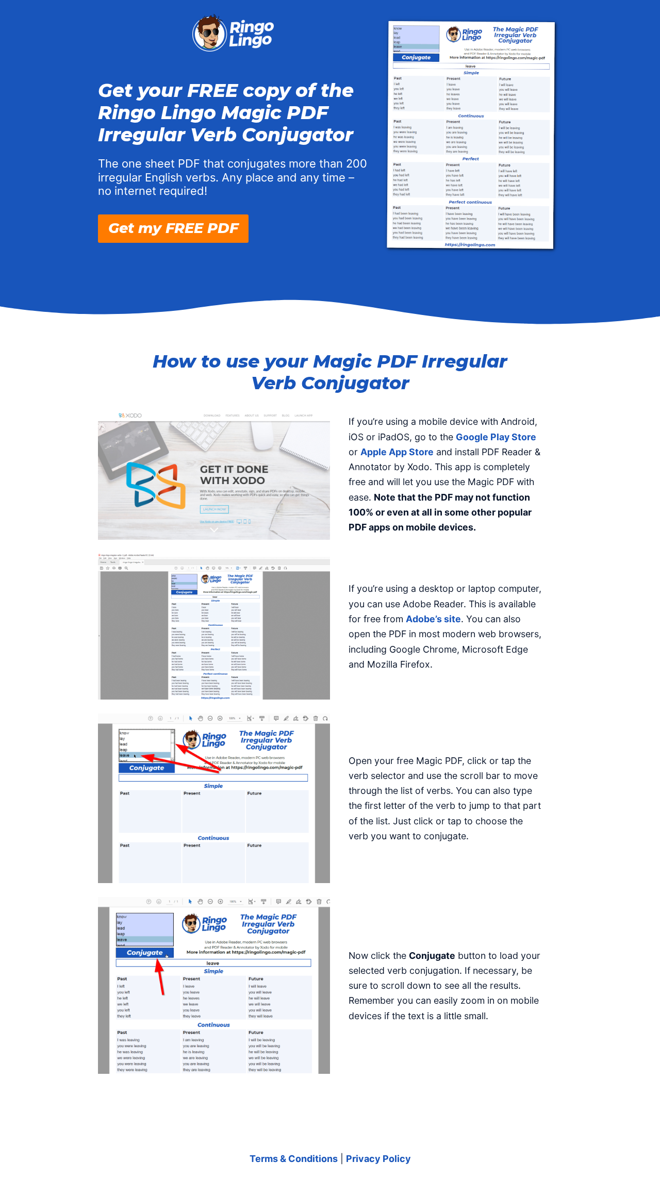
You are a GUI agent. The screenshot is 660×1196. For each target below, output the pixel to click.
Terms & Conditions (294, 1158)
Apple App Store (397, 451)
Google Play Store (496, 436)
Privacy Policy (378, 1158)
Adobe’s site (433, 618)
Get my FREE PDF (173, 228)
